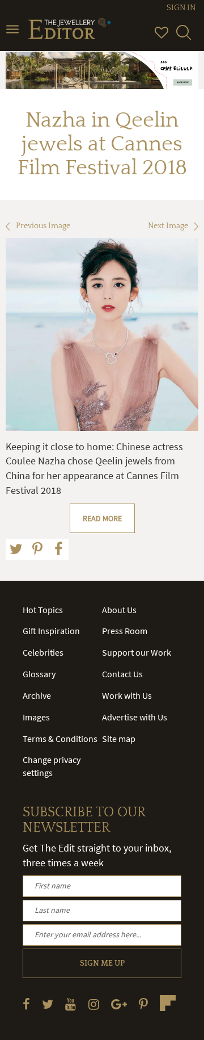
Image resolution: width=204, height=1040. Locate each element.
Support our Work (136, 652)
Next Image (168, 225)
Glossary (39, 674)
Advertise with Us (134, 717)
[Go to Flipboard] (168, 1003)
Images (36, 717)
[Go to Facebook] (26, 1004)
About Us (119, 609)
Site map (118, 738)
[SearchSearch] (184, 37)
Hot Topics (43, 609)
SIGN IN (181, 7)
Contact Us (122, 674)
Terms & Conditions (60, 738)
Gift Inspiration (51, 630)
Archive (37, 695)
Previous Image (43, 225)
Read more (102, 518)
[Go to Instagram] (93, 1004)
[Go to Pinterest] (143, 1004)
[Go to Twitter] (47, 1004)
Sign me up (102, 963)
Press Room (124, 630)
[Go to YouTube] (70, 1004)
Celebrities (43, 652)
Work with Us (127, 695)
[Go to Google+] (119, 1004)
